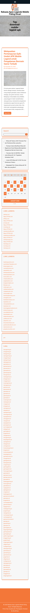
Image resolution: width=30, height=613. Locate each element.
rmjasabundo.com (8, 291)
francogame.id (7, 483)
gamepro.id (6, 571)
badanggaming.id (8, 481)
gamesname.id (7, 554)
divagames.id (6, 379)
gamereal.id (6, 473)
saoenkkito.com (7, 270)
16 (24, 186)
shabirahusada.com (8, 316)
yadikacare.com (7, 318)
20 (15, 189)
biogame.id (6, 450)
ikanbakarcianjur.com (9, 299)
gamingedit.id (7, 467)
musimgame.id (7, 399)
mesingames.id (7, 376)
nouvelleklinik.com (8, 312)
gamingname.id (7, 531)
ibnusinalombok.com (8, 322)
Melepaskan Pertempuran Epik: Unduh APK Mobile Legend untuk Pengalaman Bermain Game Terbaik (14, 57)
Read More (7, 113)
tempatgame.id (7, 454)
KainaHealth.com (7, 314)
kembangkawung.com (9, 295)
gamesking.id (6, 552)
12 (11, 186)
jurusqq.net (6, 223)
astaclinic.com (7, 320)
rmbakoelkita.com (8, 278)
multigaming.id (7, 546)
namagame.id (7, 408)
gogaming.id (6, 540)
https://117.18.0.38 (7, 233)
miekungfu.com (7, 287)
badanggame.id (7, 494)
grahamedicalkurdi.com (9, 325)
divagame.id (6, 406)
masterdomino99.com (9, 235)
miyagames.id (7, 458)
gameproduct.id (7, 477)
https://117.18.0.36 (7, 216)
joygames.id (6, 500)
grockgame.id (7, 425)
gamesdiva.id (6, 370)
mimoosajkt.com (7, 293)
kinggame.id (6, 573)
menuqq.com (6, 248)
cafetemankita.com (8, 289)
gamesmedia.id (7, 504)
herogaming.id (7, 349)
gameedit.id (6, 479)
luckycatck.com (7, 276)
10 (5, 186)
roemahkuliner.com (8, 268)
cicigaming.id (6, 464)
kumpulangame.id (8, 452)
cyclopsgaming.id (8, 515)
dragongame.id (7, 575)
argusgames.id (7, 416)
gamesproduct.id (7, 456)
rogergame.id (7, 487)
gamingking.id (7, 534)
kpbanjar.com (7, 306)
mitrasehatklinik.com (8, 304)
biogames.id (6, 433)
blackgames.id (7, 462)
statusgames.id (7, 563)
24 (5, 193)
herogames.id (7, 374)
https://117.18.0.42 (7, 225)
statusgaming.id (7, 548)
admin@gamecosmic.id (11, 68)
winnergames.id (7, 414)
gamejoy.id (6, 521)
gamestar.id (6, 397)
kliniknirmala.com (8, 310)
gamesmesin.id (7, 366)
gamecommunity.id (8, 519)
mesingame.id (7, 402)
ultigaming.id (6, 544)
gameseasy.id (7, 550)
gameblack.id (7, 485)
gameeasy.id (6, 565)
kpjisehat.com (7, 301)
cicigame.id (6, 492)
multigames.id (7, 561)
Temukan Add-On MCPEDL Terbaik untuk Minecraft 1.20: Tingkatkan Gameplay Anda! (14, 155)
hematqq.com (7, 243)
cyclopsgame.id (7, 517)
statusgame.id (7, 362)
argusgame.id (7, 423)
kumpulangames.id (8, 448)
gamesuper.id (7, 395)
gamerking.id (6, 523)
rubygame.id (6, 420)
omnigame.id (6, 446)
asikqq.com (6, 214)
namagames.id (7, 385)
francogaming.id (7, 471)
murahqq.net (6, 227)
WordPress (16, 611)
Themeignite (19, 609)
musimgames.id (7, 383)
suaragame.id (7, 441)
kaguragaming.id (7, 529)
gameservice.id (7, 475)
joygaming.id (6, 510)
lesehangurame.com (8, 262)
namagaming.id (7, 356)
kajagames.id (6, 506)
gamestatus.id (7, 569)
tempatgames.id (7, 439)
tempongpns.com (8, 266)
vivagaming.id (7, 358)
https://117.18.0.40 (7, 241)
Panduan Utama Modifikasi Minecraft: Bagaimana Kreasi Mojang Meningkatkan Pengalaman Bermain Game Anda (15, 148)
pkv (4, 337)
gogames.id (6, 557)
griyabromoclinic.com (9, 329)
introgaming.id (7, 437)
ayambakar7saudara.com (10, 264)
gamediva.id (6, 393)
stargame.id (6, 410)
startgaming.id (7, 360)
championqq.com (8, 239)
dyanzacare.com (7, 327)
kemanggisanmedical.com (10, 308)
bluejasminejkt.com (8, 283)
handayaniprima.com (8, 272)
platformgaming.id (8, 536)
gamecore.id (6, 387)
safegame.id (6, 429)
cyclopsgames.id (7, 502)
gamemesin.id (7, 389)
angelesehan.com (8, 281)
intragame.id (6, 443)
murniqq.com (6, 246)
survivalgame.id (7, 427)
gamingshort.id (7, 469)
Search (6, 131)
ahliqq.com (6, 218)
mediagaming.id (7, 508)
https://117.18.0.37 (7, 237)
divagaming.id (7, 351)
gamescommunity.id (8, 496)
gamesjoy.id (6, 498)
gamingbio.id (6, 431)
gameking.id (6, 567)
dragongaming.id (7, 542)
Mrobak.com (6, 285)
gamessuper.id (7, 372)
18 (8, 189)
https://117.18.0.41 (7, 229)
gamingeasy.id (7, 527)
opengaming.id (7, 412)
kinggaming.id (7, 538)
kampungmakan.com (8, 274)
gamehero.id (6, 391)
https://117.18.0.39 (7, 220)
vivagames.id (6, 381)
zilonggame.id (7, 418)
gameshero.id (7, 364)
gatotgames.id (7, 460)
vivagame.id (6, 404)
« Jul (14, 203)
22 (21, 189)
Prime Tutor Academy (8, 609)
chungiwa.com (7, 297)
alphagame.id (7, 490)
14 (18, 186)
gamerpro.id (6, 525)
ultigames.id (6, 559)
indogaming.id (7, 353)
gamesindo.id (7, 368)
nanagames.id (7, 513)
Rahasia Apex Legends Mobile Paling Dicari (15, 13)
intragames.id (7, 435)
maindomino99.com (8, 231)
